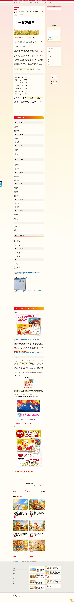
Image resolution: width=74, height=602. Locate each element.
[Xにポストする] (17, 485)
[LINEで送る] (35, 485)
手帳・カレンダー (51, 2)
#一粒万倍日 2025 (24, 9)
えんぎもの (14, 576)
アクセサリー (45, 2)
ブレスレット (41, 2)
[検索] (60, 9)
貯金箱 (48, 61)
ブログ (55, 2)
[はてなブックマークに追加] (29, 485)
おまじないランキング (54, 84)
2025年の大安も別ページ (24, 42)
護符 (37, 2)
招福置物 (35, 2)
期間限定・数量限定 (50, 48)
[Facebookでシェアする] (23, 485)
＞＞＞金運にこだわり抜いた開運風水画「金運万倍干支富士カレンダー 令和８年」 (27, 339)
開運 (48, 59)
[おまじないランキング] (54, 83)
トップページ (59, 2)
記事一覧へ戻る (29, 491)
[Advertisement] (29, 109)
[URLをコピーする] (41, 485)
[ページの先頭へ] (71, 600)
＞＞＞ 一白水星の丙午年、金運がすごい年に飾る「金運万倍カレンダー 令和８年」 (27, 69)
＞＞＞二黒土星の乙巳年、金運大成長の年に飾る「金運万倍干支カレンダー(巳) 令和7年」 (28, 290)
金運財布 (31, 2)
